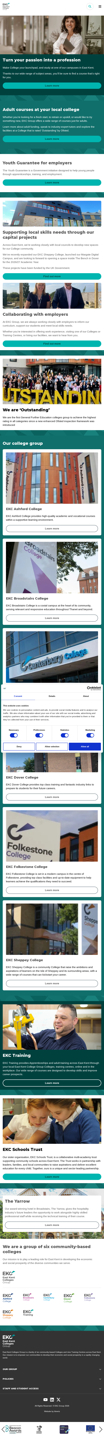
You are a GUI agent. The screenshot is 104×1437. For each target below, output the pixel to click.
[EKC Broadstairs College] (31, 1297)
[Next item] (101, 1429)
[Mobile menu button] (100, 6)
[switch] (39, 735)
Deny (19, 746)
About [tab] (86, 696)
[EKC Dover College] (72, 1297)
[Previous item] (3, 1429)
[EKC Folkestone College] (92, 1297)
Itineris (57, 1411)
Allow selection (52, 746)
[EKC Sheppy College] (11, 1313)
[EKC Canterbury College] (52, 1297)
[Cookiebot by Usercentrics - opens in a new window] (89, 688)
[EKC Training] (31, 1313)
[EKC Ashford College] (11, 1297)
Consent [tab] (18, 696)
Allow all (85, 746)
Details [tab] (52, 696)
